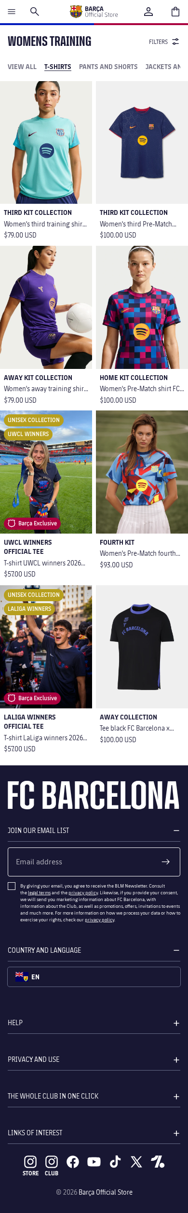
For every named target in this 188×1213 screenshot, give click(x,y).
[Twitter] (136, 1162)
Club (51, 1173)
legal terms (39, 892)
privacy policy (83, 892)
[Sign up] (166, 862)
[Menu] (11, 11)
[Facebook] (73, 1162)
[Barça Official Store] (93, 11)
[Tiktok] (115, 1162)
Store (31, 1173)
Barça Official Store (106, 1192)
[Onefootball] (157, 1162)
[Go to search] (34, 11)
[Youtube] (94, 1162)
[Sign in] (148, 11)
